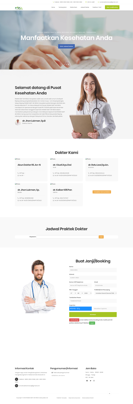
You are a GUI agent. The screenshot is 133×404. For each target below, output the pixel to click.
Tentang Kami (62, 7)
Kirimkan (93, 314)
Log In (92, 323)
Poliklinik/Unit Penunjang (102, 290)
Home (53, 7)
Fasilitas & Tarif (97, 7)
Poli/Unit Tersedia (62, 398)
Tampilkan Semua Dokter (102, 192)
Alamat (71, 274)
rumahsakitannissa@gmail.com (109, 2)
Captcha (72, 305)
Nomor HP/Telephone (76, 282)
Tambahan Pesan (75, 297)
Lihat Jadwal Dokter (66, 46)
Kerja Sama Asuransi (74, 398)
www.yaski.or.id (43, 398)
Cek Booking (74, 320)
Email (96, 282)
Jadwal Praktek (85, 7)
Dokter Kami (73, 7)
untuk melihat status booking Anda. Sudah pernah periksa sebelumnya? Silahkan (90, 321)
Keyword (33, 237)
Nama (71, 267)
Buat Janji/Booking (112, 7)
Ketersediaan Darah (88, 398)
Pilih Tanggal (73, 290)
